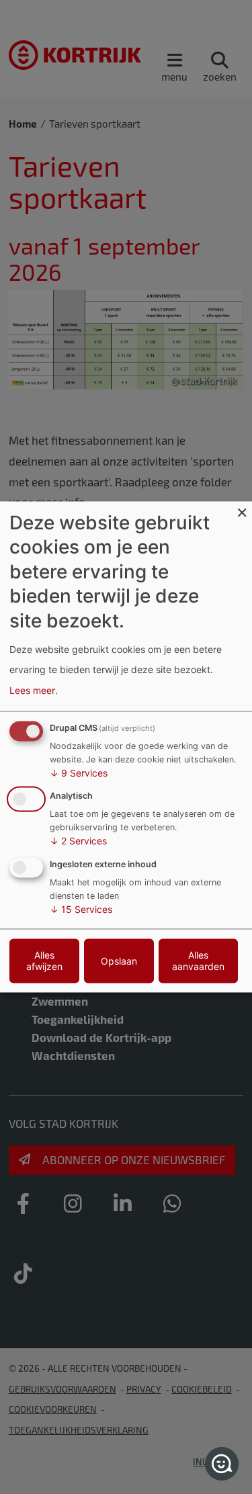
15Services (81, 910)
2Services (78, 841)
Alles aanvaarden (198, 961)
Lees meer (32, 690)
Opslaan (119, 961)
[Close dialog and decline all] (242, 509)
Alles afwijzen (44, 961)
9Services (79, 773)
